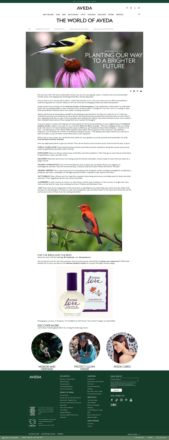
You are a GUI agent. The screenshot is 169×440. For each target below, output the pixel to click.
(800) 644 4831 (92, 417)
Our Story (90, 423)
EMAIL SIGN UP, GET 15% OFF (32, 437)
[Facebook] (131, 91)
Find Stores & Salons (127, 8)
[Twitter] (135, 91)
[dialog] (139, 14)
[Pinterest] (138, 91)
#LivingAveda (69, 257)
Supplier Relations (65, 412)
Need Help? (91, 397)
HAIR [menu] (58, 14)
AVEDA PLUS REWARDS (11, 438)
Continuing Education (66, 386)
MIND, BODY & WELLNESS (79, 29)
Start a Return (91, 402)
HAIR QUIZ (92, 14)
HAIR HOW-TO (59, 29)
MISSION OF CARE (42, 29)
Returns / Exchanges (93, 405)
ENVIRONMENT (109, 51)
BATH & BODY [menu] (73, 14)
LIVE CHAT (162, 438)
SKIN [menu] (64, 14)
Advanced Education (66, 389)
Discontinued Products (94, 394)
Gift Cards (90, 384)
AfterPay (90, 389)
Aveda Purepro (64, 381)
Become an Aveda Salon (67, 379)
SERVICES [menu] (119, 14)
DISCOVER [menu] (102, 14)
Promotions (91, 379)
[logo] (84, 7)
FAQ (88, 412)
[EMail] (141, 91)
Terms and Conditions (66, 407)
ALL (29, 29)
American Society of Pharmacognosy (79, 106)
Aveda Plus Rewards (93, 386)
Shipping (90, 407)
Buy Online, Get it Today (94, 391)
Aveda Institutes (65, 384)
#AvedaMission (85, 257)
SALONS (150, 437)
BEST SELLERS (48, 14)
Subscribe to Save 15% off (95, 381)
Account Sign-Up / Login (94, 410)
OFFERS (111, 14)
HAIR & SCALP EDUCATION (103, 29)
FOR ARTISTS (139, 437)
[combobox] (134, 434)
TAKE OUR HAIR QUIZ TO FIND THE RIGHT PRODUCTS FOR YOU (84, 1)
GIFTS (83, 14)
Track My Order (92, 400)
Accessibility (63, 410)
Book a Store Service (94, 415)
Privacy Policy (64, 395)
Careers (89, 426)
